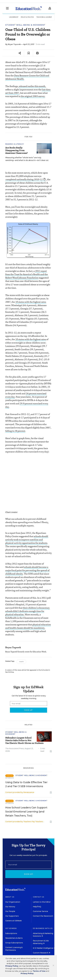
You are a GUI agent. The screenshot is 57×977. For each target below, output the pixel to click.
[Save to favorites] (28, 53)
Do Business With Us (43, 928)
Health (21, 662)
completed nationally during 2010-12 (24, 179)
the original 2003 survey (33, 96)
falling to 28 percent (15, 430)
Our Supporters (12, 916)
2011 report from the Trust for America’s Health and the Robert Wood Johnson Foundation (26, 274)
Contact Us (38, 897)
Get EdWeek (11, 928)
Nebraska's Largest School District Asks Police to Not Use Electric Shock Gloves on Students (24, 740)
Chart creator (11, 512)
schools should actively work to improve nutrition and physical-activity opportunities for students (26, 539)
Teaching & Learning (44, 17)
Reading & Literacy (14, 144)
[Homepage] (28, 8)
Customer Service (40, 911)
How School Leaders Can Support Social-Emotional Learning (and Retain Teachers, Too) (26, 811)
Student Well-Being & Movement (25, 25)
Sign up (28, 874)
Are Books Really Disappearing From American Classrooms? (16, 150)
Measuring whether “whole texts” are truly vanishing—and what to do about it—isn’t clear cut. (27, 159)
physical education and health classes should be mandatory (28, 626)
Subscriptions (11, 933)
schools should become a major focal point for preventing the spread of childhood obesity (27, 570)
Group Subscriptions (14, 943)
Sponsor (9, 778)
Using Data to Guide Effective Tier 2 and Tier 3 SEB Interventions (26, 784)
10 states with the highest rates (30, 301)
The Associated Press (14, 748)
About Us (9, 897)
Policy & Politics (27, 17)
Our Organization (12, 902)
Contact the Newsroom (43, 916)
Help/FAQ (37, 907)
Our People (10, 911)
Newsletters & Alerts (14, 938)
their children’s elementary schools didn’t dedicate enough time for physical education (27, 611)
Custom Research (41, 953)
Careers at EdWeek (13, 921)
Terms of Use (39, 971)
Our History (10, 907)
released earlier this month (32, 86)
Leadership (13, 17)
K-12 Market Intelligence (43, 948)
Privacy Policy (11, 966)
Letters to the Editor (42, 902)
